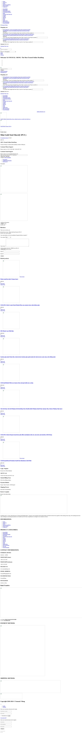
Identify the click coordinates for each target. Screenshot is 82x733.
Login (9, 715)
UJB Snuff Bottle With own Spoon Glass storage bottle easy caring (16, 382)
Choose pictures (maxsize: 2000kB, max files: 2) (9, 248)
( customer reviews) (4, 137)
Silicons (4, 17)
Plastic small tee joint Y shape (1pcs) (9, 279)
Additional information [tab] (7, 160)
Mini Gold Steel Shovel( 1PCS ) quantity (8, 155)
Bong (4, 13)
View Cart (6, 46)
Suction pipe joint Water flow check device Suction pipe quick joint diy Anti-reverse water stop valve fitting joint (27, 356)
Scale (4, 19)
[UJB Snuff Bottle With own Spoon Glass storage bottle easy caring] (11, 380)
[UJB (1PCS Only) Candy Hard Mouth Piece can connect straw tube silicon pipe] (11, 302)
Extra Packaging (6, 23)
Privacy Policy (5, 5)
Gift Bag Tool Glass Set (7, 14)
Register (2, 728)
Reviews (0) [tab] (5, 161)
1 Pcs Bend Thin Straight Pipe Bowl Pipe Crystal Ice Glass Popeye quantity (17, 42)
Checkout (2, 46)
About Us (5, 2)
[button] (0, 48)
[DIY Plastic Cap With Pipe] (11, 328)
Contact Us (5, 6)
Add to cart (3, 156)
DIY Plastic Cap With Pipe (7, 331)
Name (1, 251)
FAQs (4, 3)
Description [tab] (5, 159)
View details (2, 128)
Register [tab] (4, 707)
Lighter (4, 16)
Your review (3, 246)
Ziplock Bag (5, 20)
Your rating (2, 237)
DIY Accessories (6, 21)
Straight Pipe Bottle (6, 11)
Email (1, 253)
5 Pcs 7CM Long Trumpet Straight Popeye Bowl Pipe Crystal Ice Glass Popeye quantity (19, 37)
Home (4, 1)
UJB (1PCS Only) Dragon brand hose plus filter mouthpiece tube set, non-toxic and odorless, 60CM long (26, 434)
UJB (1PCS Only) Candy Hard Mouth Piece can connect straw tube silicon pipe (20, 305)
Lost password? (3, 717)
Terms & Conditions (7, 4)
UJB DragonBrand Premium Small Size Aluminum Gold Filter (15, 460)
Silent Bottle (5, 10)
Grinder (4, 15)
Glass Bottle (5, 8)
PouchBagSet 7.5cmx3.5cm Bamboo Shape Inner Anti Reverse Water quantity (18, 32)
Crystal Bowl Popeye (7, 12)
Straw (4, 18)
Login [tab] (4, 705)
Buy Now (7, 156)
